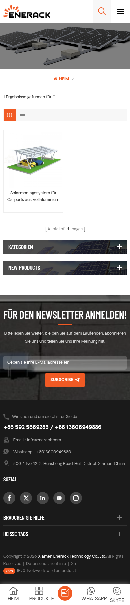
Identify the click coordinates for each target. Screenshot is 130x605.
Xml (74, 564)
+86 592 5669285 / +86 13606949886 (52, 427)
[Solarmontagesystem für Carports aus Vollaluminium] (33, 159)
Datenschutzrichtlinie (46, 564)
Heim (64, 79)
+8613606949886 (53, 452)
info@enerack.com (44, 440)
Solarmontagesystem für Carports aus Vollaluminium (33, 196)
